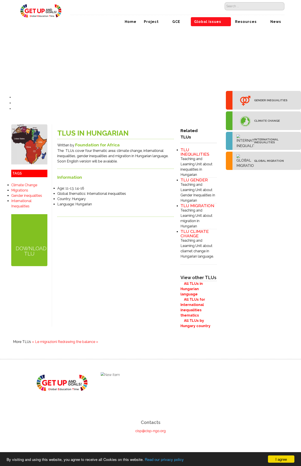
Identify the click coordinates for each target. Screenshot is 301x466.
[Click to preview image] (29, 144)
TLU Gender (194, 180)
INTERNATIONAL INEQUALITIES (266, 141)
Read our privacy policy (164, 459)
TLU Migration (197, 205)
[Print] (15, 103)
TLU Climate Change (194, 233)
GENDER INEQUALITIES (270, 100)
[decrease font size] (15, 97)
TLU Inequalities (194, 151)
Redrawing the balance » (78, 342)
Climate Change (24, 185)
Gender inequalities (26, 195)
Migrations (19, 190)
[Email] (15, 108)
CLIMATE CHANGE (267, 120)
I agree (281, 459)
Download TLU (29, 250)
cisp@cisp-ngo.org (150, 431)
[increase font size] (20, 97)
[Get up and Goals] (41, 10)
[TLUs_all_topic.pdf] (29, 232)
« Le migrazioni (44, 342)
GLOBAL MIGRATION (269, 160)
